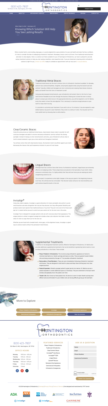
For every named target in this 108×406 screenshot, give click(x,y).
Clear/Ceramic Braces (53, 350)
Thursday (15, 362)
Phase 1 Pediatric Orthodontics (53, 345)
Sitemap (41, 387)
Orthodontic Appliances (80, 310)
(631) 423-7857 (19, 6)
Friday (15, 364)
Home (11, 13)
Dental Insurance (69, 13)
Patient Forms (89, 9)
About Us (21, 13)
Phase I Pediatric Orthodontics (28, 310)
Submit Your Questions (85, 379)
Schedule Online (35, 1)
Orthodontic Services (37, 13)
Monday (15, 355)
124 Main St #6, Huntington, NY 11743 (20, 8)
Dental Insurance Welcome (69, 1)
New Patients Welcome (50, 1)
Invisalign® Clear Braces (53, 353)
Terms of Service (58, 387)
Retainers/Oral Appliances (53, 363)
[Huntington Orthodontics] (89, 5)
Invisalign (54, 310)
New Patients (54, 13)
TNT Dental (86, 387)
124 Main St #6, (22, 346)
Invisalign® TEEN (53, 356)
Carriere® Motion (53, 361)
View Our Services (79, 314)
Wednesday (16, 359)
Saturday (15, 366)
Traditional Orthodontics (53, 348)
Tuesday (15, 357)
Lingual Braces (53, 358)
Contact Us (95, 13)
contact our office (40, 62)
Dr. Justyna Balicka (81, 62)
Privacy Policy (48, 387)
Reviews (83, 13)
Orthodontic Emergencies (54, 314)
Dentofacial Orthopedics (28, 314)
